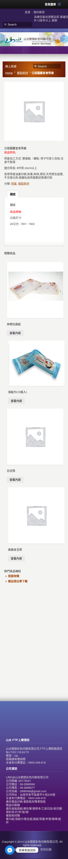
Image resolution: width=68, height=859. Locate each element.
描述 (13, 194)
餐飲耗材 (22, 73)
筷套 (14, 184)
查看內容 (15, 333)
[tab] (12, 194)
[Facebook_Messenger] (9, 850)
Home (9, 73)
